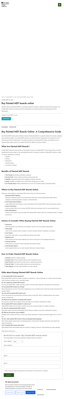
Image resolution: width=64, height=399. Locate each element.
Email (6, 363)
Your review (8, 345)
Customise (10, 392)
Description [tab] (5, 127)
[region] (20, 387)
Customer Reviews (51, 389)
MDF (36, 136)
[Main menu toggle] (59, 4)
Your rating (8, 341)
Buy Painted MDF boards (8, 136)
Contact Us (40, 389)
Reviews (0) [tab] (12, 127)
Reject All (20, 392)
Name (6, 355)
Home (3, 97)
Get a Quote (6, 118)
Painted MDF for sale (11, 97)
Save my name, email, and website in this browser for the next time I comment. (26, 371)
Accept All (30, 392)
